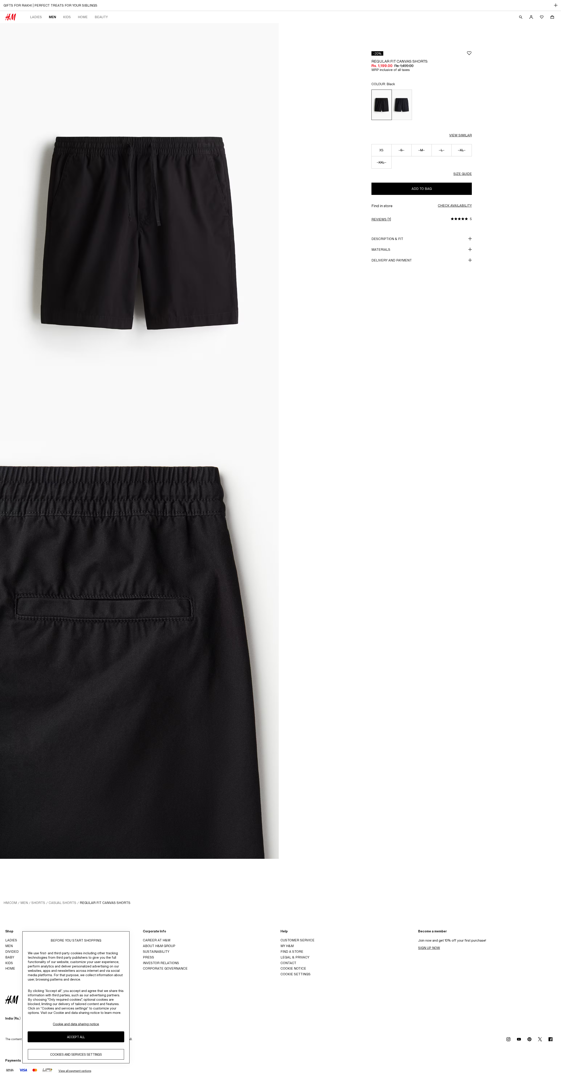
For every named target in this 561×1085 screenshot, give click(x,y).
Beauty (101, 17)
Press (148, 957)
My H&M (287, 946)
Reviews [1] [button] (381, 219)
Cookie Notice (293, 968)
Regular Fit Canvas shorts (105, 903)
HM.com (10, 903)
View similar (460, 135)
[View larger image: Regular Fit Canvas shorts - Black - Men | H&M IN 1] (139, 232)
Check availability (455, 205)
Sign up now (429, 948)
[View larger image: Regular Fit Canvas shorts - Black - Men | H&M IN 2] (139, 650)
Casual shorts (62, 903)
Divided (12, 951)
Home (83, 17)
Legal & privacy (294, 957)
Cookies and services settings (76, 1054)
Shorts (38, 903)
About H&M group (159, 946)
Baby (9, 957)
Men (52, 17)
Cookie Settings (295, 974)
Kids (67, 17)
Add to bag (422, 189)
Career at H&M (156, 940)
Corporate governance (165, 968)
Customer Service (297, 940)
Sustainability (156, 951)
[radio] (381, 105)
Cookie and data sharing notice (76, 1024)
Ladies (36, 17)
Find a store (291, 951)
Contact (288, 963)
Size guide (462, 174)
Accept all (76, 1037)
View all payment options (75, 1071)
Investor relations (161, 963)
